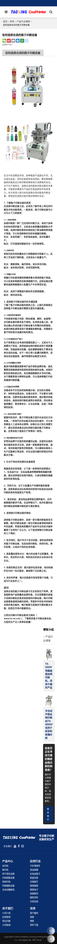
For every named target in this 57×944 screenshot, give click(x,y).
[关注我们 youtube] (15, 846)
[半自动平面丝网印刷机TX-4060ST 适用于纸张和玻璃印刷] (49, 701)
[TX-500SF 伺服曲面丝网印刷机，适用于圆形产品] (49, 654)
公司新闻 (6, 924)
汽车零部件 (35, 865)
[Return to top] (51, 938)
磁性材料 (34, 897)
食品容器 (34, 869)
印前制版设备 (8, 877)
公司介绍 (6, 913)
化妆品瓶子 (35, 873)
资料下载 (34, 924)
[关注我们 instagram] (22, 846)
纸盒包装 (34, 877)
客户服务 (34, 913)
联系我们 (48, 814)
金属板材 (34, 893)
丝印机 (5, 865)
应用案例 (6, 917)
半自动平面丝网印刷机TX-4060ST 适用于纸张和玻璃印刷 (49, 724)
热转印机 (6, 881)
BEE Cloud (36, 940)
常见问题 (6, 921)
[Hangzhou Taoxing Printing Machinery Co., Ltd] (28, 12)
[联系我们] (51, 930)
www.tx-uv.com (12, 618)
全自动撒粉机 (8, 889)
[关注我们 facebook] (19, 846)
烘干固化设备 (8, 873)
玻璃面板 (34, 885)
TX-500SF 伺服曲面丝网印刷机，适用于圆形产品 (48, 675)
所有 (12, 21)
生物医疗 (34, 881)
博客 (32, 921)
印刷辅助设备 (8, 885)
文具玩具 (34, 901)
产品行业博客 (23, 21)
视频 (32, 917)
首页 (5, 21)
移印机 (5, 869)
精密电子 (34, 889)
